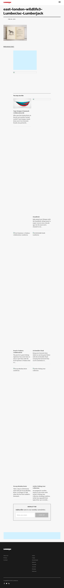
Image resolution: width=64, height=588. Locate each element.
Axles (33, 555)
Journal (34, 567)
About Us (5, 555)
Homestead (35, 560)
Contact (5, 560)
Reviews (34, 569)
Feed (9, 583)
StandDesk (36, 217)
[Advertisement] (25, 60)
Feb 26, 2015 (11, 19)
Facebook (4, 583)
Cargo (33, 558)
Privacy (5, 558)
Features (34, 571)
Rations (34, 562)
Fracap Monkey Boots (20, 486)
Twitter (7, 583)
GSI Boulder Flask (38, 350)
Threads (34, 564)
